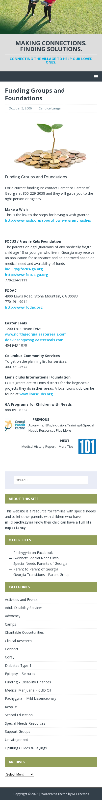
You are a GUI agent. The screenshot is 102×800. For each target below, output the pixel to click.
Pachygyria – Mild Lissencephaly (30, 698)
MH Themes (80, 794)
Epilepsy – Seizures (20, 673)
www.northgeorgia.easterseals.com (36, 334)
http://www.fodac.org (24, 307)
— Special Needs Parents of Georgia (37, 563)
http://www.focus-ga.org (26, 274)
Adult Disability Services (24, 607)
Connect (11, 649)
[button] (95, 76)
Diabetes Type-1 (18, 665)
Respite (11, 706)
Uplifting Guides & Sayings (26, 748)
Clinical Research (18, 640)
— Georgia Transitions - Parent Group (39, 574)
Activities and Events (21, 599)
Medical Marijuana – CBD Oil (28, 690)
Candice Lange (50, 108)
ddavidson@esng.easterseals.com (34, 339)
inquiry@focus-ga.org (24, 269)
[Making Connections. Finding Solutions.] (51, 31)
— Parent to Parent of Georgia (33, 569)
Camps (10, 624)
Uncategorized (16, 739)
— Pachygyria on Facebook (30, 552)
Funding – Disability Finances (28, 682)
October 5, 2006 (20, 108)
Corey (9, 657)
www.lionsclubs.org (36, 394)
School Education (19, 715)
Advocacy (12, 615)
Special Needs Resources (25, 723)
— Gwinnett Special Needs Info (33, 558)
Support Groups (17, 731)
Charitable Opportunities (24, 632)
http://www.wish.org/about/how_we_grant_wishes (48, 220)
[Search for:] (51, 480)
